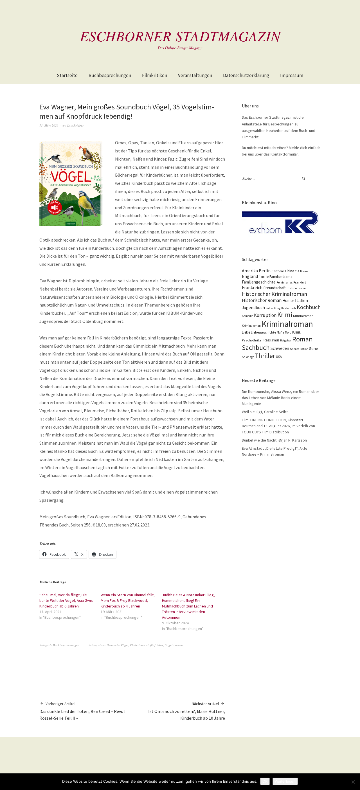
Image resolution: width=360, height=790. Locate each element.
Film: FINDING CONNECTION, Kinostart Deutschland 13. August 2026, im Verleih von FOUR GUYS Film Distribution (278, 426)
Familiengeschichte (259, 282)
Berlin (265, 270)
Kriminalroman (287, 324)
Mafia (280, 332)
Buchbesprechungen (110, 75)
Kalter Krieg (273, 308)
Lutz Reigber (75, 125)
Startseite (67, 75)
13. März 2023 (48, 125)
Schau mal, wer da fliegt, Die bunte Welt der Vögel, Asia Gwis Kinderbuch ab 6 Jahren (66, 600)
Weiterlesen (285, 781)
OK (264, 781)
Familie (264, 277)
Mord (288, 332)
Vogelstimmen (174, 645)
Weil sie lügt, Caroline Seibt (265, 411)
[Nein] (353, 782)
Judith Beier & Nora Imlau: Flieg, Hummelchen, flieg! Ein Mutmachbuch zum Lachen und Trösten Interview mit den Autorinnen (188, 606)
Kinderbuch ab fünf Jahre (146, 645)
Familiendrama (280, 276)
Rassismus (271, 340)
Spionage (248, 357)
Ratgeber (285, 340)
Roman (302, 339)
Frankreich (252, 287)
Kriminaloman (251, 326)
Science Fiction (299, 349)
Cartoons (277, 271)
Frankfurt (299, 282)
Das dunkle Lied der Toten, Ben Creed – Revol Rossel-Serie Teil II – (82, 711)
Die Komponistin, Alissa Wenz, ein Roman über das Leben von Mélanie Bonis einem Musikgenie (280, 397)
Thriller (265, 356)
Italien (301, 300)
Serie (313, 348)
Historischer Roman (262, 300)
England (250, 276)
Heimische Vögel (117, 645)
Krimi (284, 314)
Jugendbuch (253, 307)
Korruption (265, 315)
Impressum (291, 75)
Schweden (280, 348)
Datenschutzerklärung (246, 75)
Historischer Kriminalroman (274, 293)
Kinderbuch (288, 308)
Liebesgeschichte (263, 332)
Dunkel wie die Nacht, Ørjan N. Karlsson (274, 440)
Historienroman (297, 288)
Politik (296, 332)
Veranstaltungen (195, 75)
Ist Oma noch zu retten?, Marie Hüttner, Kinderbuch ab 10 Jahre (186, 711)
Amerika (250, 270)
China (289, 270)
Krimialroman (303, 316)
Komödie (247, 316)
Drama (304, 271)
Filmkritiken (154, 75)
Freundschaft (274, 287)
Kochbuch (309, 306)
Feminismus (284, 282)
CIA (297, 271)
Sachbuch (256, 347)
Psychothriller (252, 340)
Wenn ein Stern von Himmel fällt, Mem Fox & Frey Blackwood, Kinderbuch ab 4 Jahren (128, 600)
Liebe (246, 332)
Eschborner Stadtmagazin (180, 35)
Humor (288, 300)
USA (279, 356)
